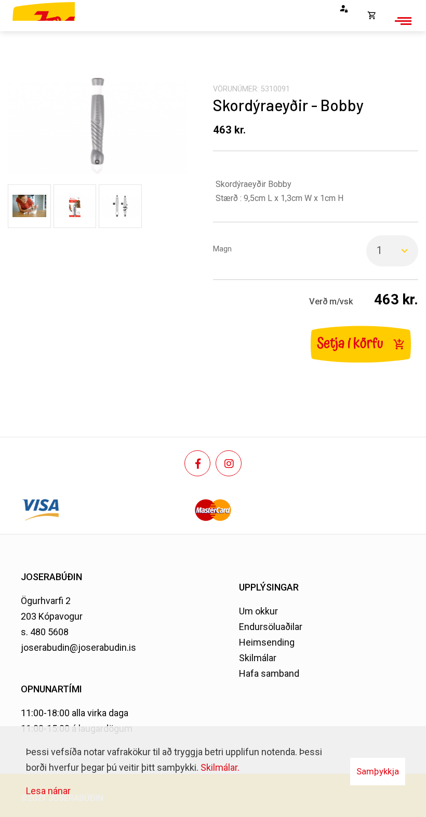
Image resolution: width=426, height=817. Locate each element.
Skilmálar (257, 657)
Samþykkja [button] (377, 771)
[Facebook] (197, 463)
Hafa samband (269, 673)
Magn (222, 249)
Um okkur (258, 611)
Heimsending (267, 642)
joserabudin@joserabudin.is (78, 647)
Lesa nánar (48, 790)
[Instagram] (229, 463)
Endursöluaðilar (270, 626)
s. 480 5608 (45, 631)
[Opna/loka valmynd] (402, 21)
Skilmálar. (220, 767)
